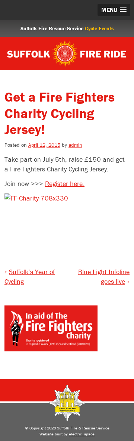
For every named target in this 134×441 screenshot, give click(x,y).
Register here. (64, 183)
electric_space (82, 434)
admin (75, 145)
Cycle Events (99, 28)
